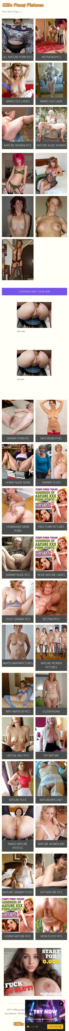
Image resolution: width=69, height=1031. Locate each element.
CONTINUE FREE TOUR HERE (34, 291)
